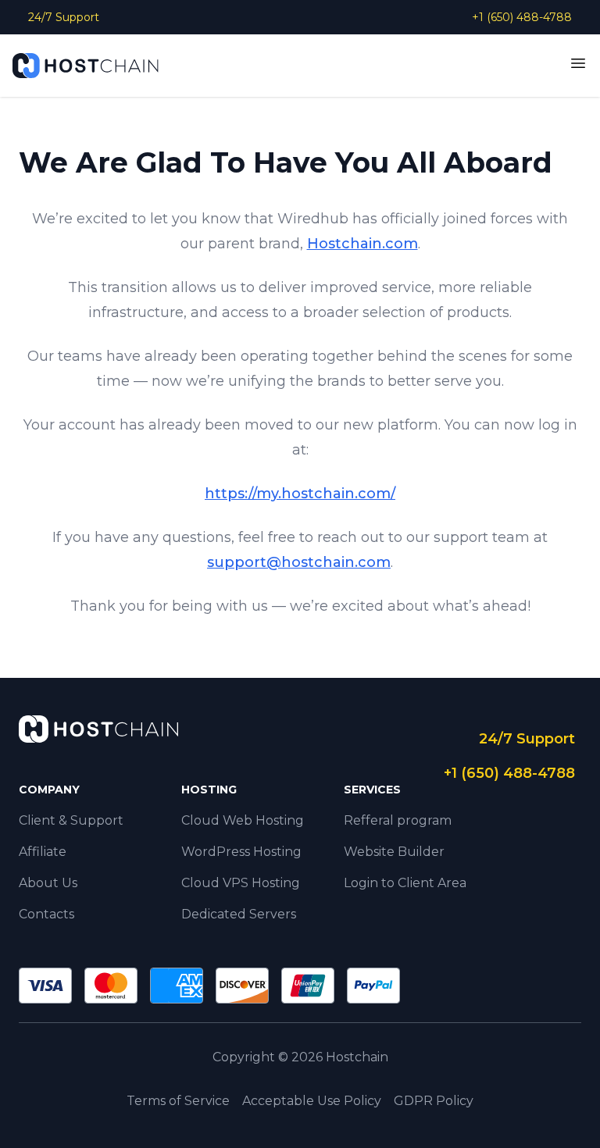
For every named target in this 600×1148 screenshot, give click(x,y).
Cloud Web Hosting (242, 820)
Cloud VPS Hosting (240, 882)
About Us (48, 882)
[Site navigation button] (578, 63)
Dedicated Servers (238, 914)
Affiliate (42, 851)
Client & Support (71, 820)
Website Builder (394, 851)
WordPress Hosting (241, 851)
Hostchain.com (362, 243)
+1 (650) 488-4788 (522, 17)
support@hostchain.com (299, 562)
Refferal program (398, 820)
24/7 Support (63, 17)
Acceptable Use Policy (311, 1100)
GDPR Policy (433, 1100)
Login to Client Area (405, 882)
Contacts (46, 914)
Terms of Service (178, 1100)
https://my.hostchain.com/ (300, 493)
